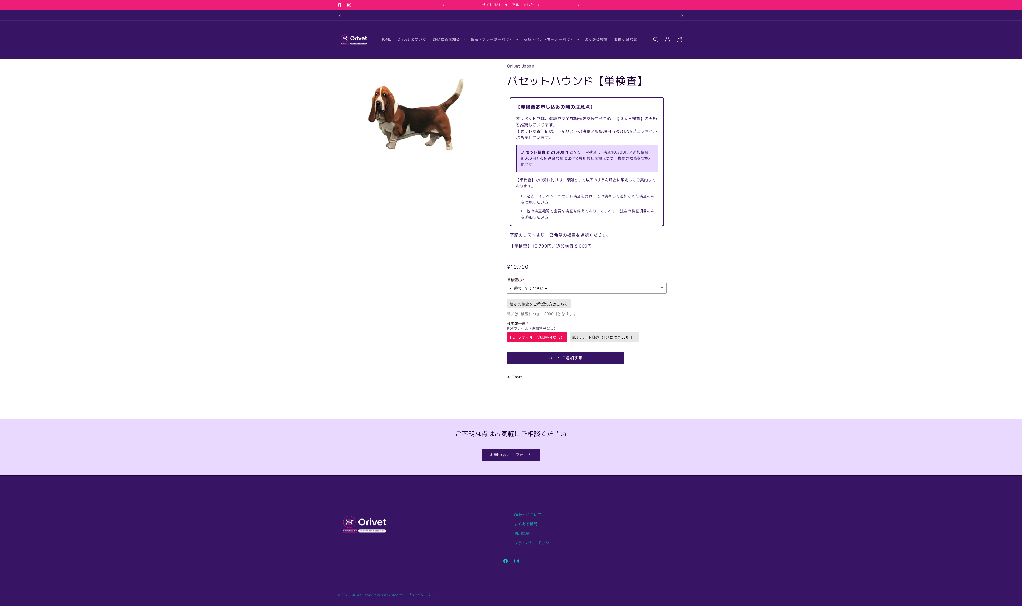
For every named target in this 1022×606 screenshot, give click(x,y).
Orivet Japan (362, 595)
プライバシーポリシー (533, 542)
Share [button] (517, 376)
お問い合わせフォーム (511, 454)
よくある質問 (526, 523)
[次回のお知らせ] (578, 5)
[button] (448, 39)
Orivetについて (528, 514)
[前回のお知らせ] (444, 5)
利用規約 (522, 533)
